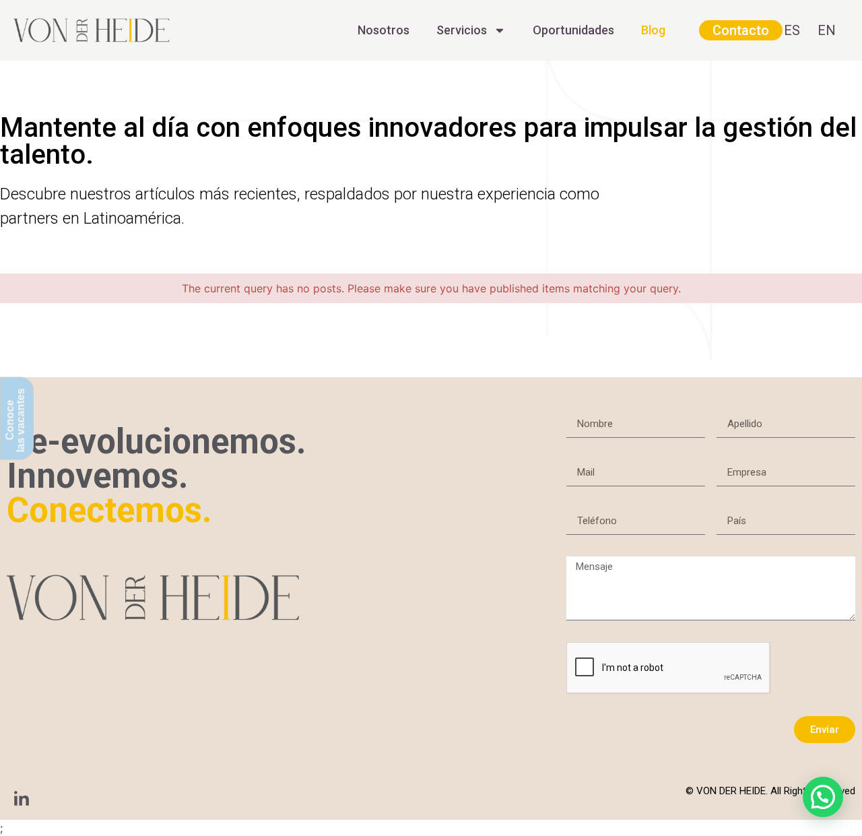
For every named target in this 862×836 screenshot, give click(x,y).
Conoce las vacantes (15, 420)
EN (827, 30)
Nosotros (383, 30)
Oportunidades (573, 30)
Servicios (461, 30)
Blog (653, 30)
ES (792, 30)
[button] (823, 797)
